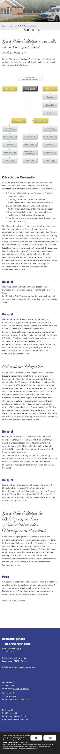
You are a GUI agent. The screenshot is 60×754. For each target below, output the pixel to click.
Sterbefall (17, 26)
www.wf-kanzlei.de (17, 600)
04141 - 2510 (20, 657)
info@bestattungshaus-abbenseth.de (18, 667)
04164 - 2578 (20, 716)
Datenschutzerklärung (31, 749)
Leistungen (6, 26)
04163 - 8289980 (21, 688)
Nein (50, 738)
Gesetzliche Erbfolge (31, 26)
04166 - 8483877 (21, 699)
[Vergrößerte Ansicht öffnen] (30, 119)
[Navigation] (53, 8)
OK (36, 738)
